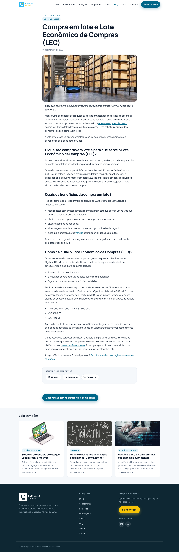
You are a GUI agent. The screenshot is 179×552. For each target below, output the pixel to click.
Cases (108, 4)
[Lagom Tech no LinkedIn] (121, 524)
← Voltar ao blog (52, 15)
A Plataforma (69, 4)
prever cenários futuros (73, 345)
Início (57, 4)
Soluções (83, 4)
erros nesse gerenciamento (112, 123)
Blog (116, 4)
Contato (134, 4)
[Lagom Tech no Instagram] (128, 524)
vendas (79, 232)
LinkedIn (55, 377)
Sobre (124, 4)
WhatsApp (73, 377)
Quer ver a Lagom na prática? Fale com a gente (70, 397)
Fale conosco (150, 4)
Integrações (96, 4)
